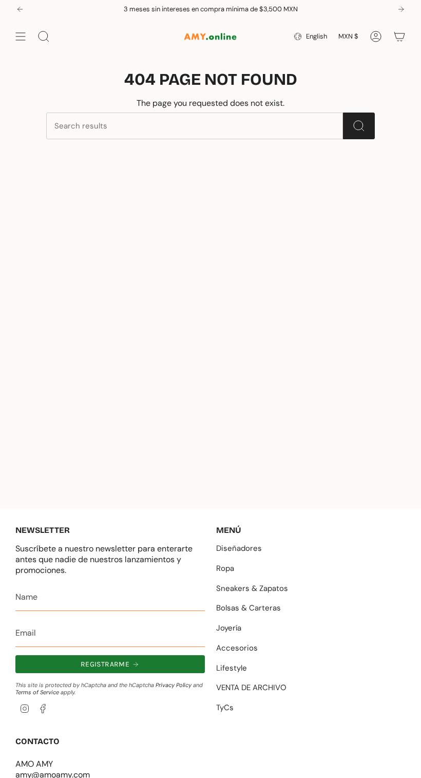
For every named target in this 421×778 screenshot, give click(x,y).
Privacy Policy (174, 685)
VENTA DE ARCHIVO (251, 687)
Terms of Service (37, 692)
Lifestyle (231, 668)
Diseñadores (239, 548)
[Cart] (399, 36)
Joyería (228, 628)
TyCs (225, 707)
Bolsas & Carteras (248, 608)
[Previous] (20, 9)
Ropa (225, 568)
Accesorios (237, 648)
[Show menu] (20, 36)
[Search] (359, 126)
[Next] (401, 9)
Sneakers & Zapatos (252, 588)
